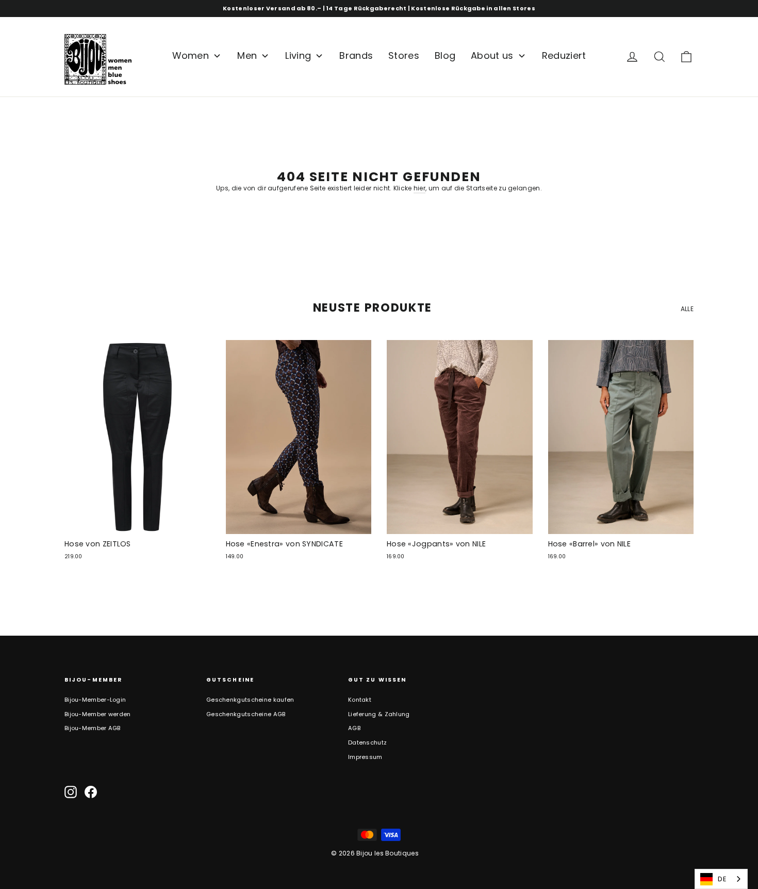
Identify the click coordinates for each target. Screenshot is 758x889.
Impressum (365, 757)
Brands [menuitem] (356, 55)
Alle (687, 308)
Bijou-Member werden (97, 714)
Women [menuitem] (190, 55)
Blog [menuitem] (445, 55)
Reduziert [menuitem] (564, 55)
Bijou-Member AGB (92, 728)
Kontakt (359, 700)
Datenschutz (367, 742)
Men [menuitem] (247, 55)
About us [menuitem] (492, 55)
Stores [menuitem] (403, 55)
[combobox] (721, 879)
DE (722, 879)
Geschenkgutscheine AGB (246, 714)
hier (419, 188)
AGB (354, 728)
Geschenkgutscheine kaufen (250, 700)
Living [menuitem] (298, 55)
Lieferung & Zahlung (379, 714)
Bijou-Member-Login (95, 700)
